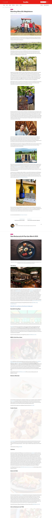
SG (42, 5)
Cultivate (33, 473)
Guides (12, 9)
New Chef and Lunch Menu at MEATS (20, 220)
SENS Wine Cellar (17, 166)
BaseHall (11, 326)
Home (3, 7)
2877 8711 (32, 405)
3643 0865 (31, 334)
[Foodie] (26, 2)
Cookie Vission (12, 441)
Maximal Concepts (32, 289)
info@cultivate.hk (27, 487)
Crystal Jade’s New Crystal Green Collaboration (33, 220)
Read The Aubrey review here (36, 300)
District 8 (21, 515)
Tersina (12, 13)
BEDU (11, 361)
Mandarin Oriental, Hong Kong (22, 177)
